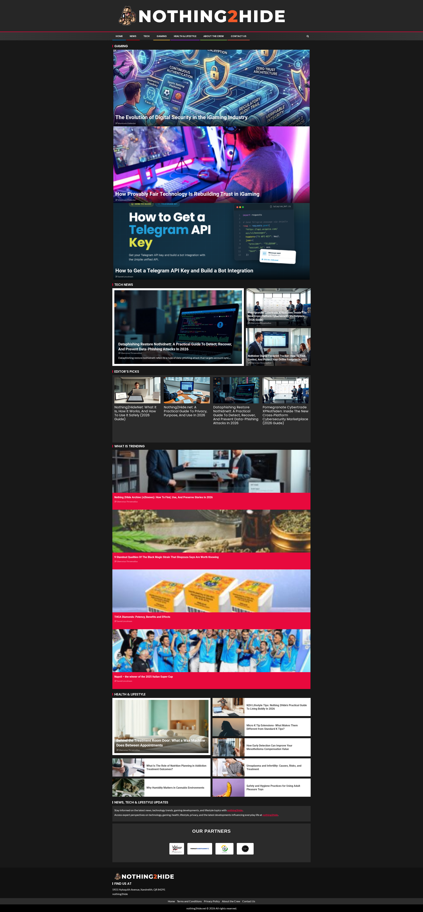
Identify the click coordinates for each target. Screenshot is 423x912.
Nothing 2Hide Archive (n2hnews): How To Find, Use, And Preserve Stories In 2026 (163, 497)
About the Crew (213, 36)
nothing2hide (270, 814)
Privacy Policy (212, 901)
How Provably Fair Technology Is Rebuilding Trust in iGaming (187, 194)
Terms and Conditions (189, 901)
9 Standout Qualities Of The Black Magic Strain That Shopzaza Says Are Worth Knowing (166, 557)
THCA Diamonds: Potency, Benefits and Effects (142, 616)
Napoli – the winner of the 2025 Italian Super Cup (143, 676)
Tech (146, 36)
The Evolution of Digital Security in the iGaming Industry (181, 117)
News (133, 36)
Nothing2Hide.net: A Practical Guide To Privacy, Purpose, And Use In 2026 (185, 411)
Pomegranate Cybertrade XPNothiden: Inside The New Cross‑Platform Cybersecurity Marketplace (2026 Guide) (277, 316)
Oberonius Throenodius (131, 353)
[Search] (308, 36)
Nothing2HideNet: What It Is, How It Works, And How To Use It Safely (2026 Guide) (135, 413)
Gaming (162, 36)
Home (119, 36)
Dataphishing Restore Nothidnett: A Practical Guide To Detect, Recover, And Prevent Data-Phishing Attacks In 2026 (235, 415)
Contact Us (238, 36)
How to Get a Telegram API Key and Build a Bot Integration (184, 270)
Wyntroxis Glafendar (127, 123)
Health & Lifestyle (185, 36)
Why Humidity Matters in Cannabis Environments (175, 787)
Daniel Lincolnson (125, 276)
